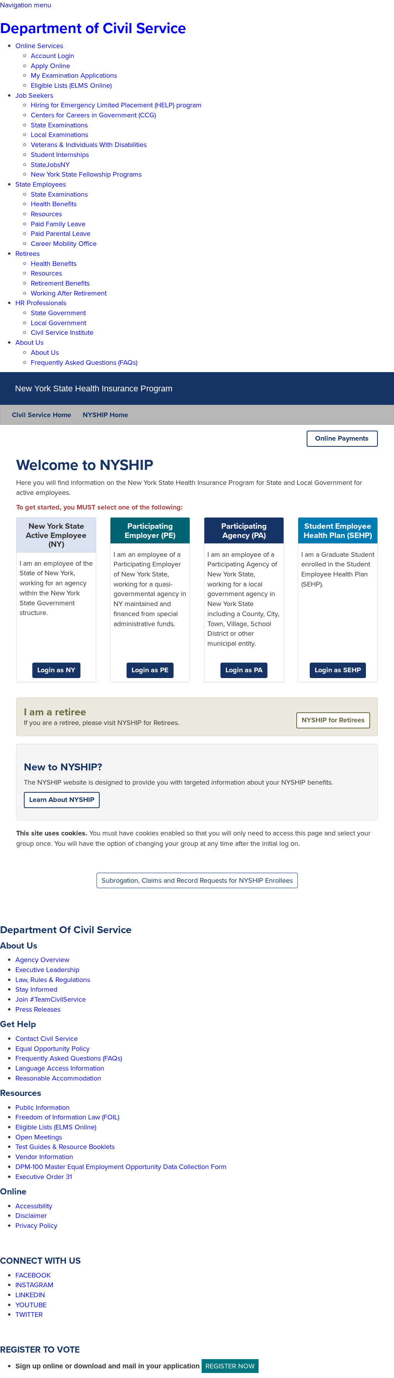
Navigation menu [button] (25, 5)
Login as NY (56, 670)
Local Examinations (59, 134)
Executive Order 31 (43, 1176)
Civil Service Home (41, 415)
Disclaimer (31, 1215)
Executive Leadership (47, 969)
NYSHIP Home (105, 415)
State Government (58, 312)
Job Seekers (34, 95)
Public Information (42, 1107)
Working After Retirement (69, 293)
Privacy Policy (36, 1225)
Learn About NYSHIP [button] (61, 800)
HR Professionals (40, 302)
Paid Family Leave (58, 224)
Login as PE (150, 670)
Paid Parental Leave (60, 233)
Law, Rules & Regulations (52, 979)
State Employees (40, 184)
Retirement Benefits (60, 283)
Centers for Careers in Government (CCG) (93, 115)
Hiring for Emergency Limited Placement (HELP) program (116, 105)
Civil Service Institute (62, 332)
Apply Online (50, 65)
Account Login (52, 55)
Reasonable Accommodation (58, 1078)
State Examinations (59, 125)
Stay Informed (36, 989)
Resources (46, 214)
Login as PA (243, 670)
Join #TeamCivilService (50, 999)
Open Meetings (38, 1137)
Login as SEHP (338, 670)
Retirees (27, 253)
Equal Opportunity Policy (52, 1048)
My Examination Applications (74, 75)
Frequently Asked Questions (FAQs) (84, 362)
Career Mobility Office (64, 243)
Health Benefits (54, 204)
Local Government (58, 322)
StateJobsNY (50, 164)
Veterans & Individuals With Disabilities (89, 144)
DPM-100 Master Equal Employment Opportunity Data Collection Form (121, 1166)
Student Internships (60, 154)
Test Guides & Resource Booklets (65, 1146)
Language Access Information (59, 1068)
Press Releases (37, 1009)
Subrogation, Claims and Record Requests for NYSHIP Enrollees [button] (197, 880)
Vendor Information (44, 1156)
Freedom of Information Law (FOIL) (67, 1117)
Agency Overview (42, 959)
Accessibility (33, 1206)
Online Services (39, 45)
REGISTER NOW (230, 1366)
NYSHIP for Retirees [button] (333, 720)
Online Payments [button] (343, 438)
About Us (29, 342)
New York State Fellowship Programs (86, 174)
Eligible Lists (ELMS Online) (71, 85)
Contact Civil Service (46, 1038)
